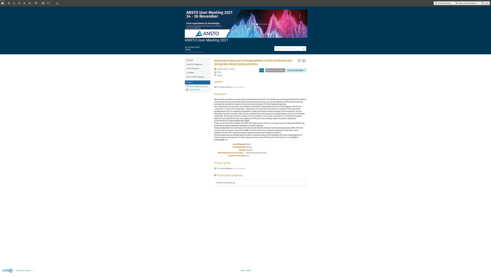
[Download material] (43, 3)
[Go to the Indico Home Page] (2, 3)
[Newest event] (29, 3)
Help (242, 270)
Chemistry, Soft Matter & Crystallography (301, 70)
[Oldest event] (9, 3)
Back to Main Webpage (195, 77)
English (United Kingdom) (467, 3)
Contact (248, 270)
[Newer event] (24, 3)
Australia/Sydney (444, 3)
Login (486, 3)
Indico (27, 270)
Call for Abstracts (192, 69)
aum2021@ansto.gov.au (199, 86)
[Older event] (14, 3)
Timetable (190, 73)
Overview (189, 60)
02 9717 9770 (195, 90)
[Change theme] (49, 3)
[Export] (37, 3)
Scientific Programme (194, 64)
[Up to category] (19, 3)
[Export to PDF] (299, 60)
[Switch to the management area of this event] (57, 3)
